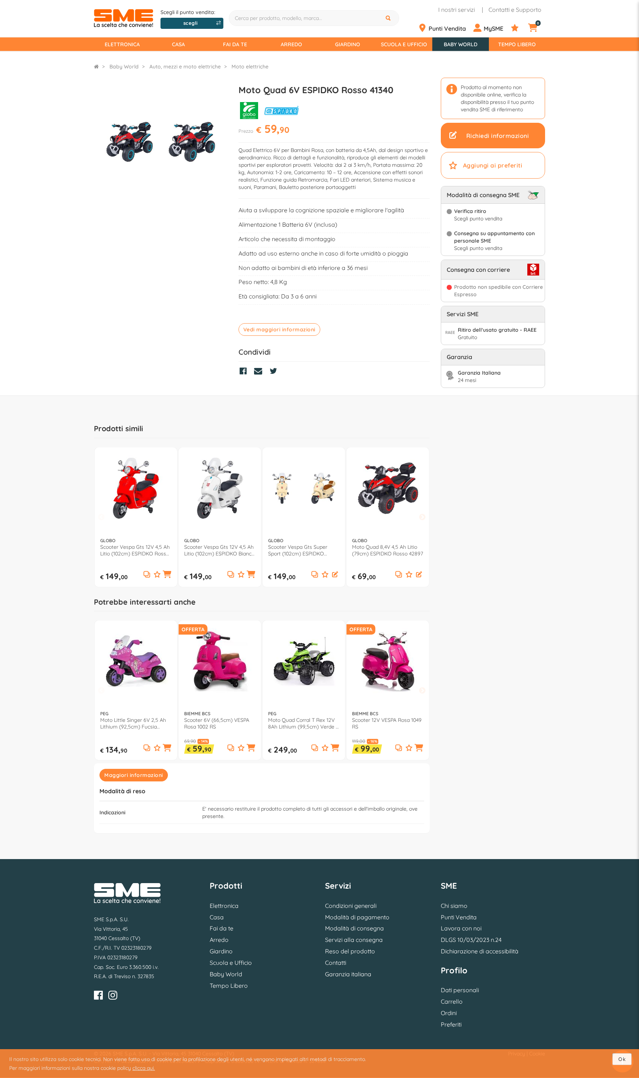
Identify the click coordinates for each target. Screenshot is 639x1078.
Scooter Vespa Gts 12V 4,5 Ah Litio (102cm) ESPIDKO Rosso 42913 (135, 550)
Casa (178, 44)
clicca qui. (143, 1068)
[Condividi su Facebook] (245, 372)
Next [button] (422, 517)
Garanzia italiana (348, 974)
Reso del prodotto (350, 951)
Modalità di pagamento (357, 917)
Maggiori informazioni (133, 775)
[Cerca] (389, 18)
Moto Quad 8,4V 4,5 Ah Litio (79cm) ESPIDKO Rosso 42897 (387, 550)
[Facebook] (98, 996)
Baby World (460, 44)
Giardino (347, 44)
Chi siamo (454, 905)
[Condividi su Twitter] (275, 372)
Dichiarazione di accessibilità (479, 951)
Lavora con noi (461, 928)
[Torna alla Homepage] (96, 66)
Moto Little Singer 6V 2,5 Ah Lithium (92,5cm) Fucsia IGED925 (133, 723)
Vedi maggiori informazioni (279, 329)
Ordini (449, 1013)
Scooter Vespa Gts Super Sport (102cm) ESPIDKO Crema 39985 (297, 550)
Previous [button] (101, 517)
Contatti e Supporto (514, 9)
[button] (167, 574)
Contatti (335, 962)
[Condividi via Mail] (260, 372)
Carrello (452, 1001)
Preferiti (451, 1024)
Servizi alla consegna (354, 939)
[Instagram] (112, 996)
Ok (622, 1059)
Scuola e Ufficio (404, 44)
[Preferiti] (519, 28)
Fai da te (235, 44)
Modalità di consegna (354, 928)
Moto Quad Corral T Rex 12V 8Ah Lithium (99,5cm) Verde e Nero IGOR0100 (303, 723)
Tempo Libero (517, 44)
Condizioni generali (350, 905)
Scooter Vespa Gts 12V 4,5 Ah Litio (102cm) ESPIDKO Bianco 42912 (219, 550)
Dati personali (460, 990)
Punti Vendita (459, 917)
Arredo (291, 44)
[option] (136, 517)
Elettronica (122, 44)
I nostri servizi (456, 9)
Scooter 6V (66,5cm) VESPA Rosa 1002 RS (216, 723)
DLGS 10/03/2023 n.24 (471, 939)
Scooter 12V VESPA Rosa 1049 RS (387, 723)
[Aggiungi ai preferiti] (157, 575)
